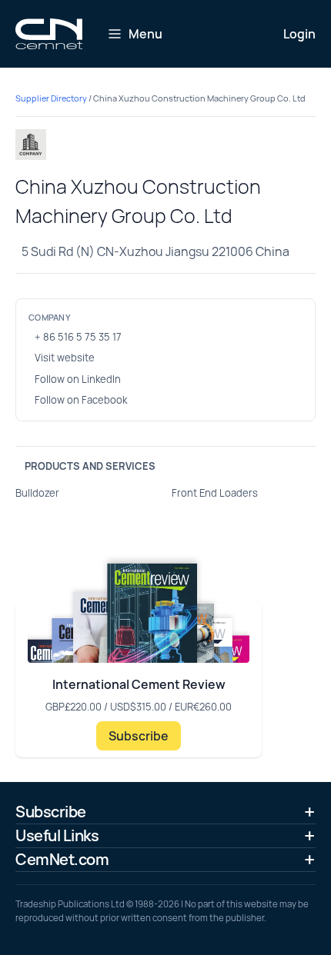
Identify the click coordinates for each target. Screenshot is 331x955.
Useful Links (57, 835)
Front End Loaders (215, 493)
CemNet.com (62, 859)
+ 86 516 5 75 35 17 (78, 337)
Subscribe (139, 735)
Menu (145, 33)
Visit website (65, 357)
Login (299, 33)
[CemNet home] (48, 33)
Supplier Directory (51, 98)
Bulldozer (37, 493)
